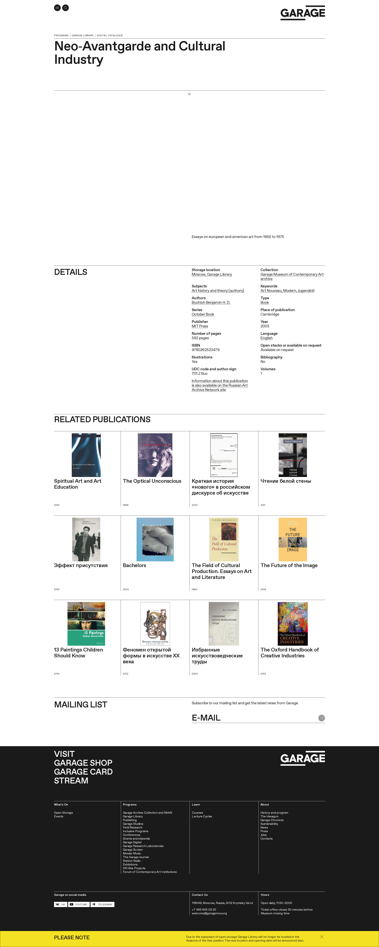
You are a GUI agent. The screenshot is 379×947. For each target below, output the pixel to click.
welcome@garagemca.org (209, 913)
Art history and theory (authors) (218, 290)
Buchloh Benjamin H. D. (211, 302)
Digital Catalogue (110, 35)
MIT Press (200, 326)
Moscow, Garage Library (212, 274)
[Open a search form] (65, 7)
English (267, 338)
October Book (203, 314)
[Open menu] (57, 7)
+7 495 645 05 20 (204, 909)
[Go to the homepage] (303, 12)
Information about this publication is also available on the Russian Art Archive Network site (220, 385)
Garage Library (83, 35)
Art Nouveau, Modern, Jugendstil (287, 290)
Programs (61, 35)
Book (265, 302)
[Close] (321, 937)
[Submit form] (321, 718)
